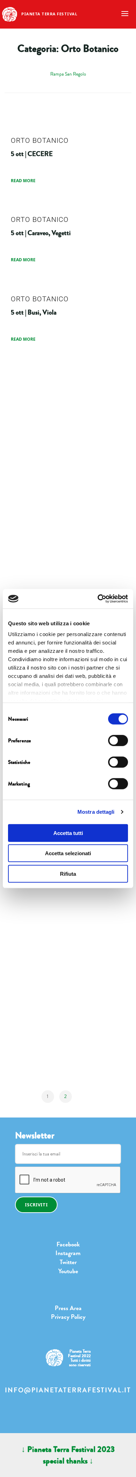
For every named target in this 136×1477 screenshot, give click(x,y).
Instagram (68, 1253)
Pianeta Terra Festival (49, 13)
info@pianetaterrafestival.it (68, 1390)
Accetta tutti (68, 833)
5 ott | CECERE (32, 153)
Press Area (68, 1308)
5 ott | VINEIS (30, 391)
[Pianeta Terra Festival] (9, 13)
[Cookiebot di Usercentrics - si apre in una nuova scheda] (98, 598)
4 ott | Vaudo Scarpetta (41, 550)
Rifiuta (68, 873)
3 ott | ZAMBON (33, 946)
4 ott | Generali (30, 470)
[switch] (118, 740)
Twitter (68, 1262)
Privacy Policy (68, 1316)
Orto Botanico (40, 140)
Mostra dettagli (96, 812)
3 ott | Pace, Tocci (33, 1025)
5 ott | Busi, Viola (33, 312)
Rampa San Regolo (68, 74)
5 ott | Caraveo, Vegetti (41, 233)
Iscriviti (36, 1204)
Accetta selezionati (68, 853)
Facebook (68, 1244)
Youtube (68, 1271)
